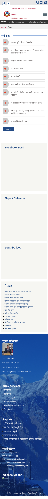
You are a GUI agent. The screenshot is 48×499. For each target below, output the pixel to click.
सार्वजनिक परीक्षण (10, 435)
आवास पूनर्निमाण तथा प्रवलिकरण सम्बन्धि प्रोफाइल (22, 439)
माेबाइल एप (8, 325)
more (8, 129)
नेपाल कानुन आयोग (10, 316)
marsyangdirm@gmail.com (18, 459)
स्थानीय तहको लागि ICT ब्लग (14, 298)
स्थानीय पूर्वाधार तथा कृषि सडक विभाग (16, 304)
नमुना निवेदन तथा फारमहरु (14, 405)
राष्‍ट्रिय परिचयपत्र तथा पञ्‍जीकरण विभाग (17, 301)
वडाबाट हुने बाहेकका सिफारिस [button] (21, 42)
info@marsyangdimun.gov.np (18, 462)
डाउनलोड (7, 390)
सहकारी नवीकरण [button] (17, 69)
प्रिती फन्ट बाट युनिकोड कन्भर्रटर (15, 322)
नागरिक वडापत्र (10, 402)
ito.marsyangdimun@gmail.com (19, 465)
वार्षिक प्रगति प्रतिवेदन (12, 423)
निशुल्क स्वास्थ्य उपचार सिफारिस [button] (22, 61)
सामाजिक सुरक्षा (9, 398)
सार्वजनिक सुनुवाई (10, 431)
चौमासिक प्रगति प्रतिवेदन (13, 427)
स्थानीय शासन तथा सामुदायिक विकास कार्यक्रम (19, 307)
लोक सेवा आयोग (9, 310)
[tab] (24, 42)
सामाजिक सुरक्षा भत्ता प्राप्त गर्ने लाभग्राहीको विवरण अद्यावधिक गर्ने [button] (27, 51)
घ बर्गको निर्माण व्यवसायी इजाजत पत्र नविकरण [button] (27, 93)
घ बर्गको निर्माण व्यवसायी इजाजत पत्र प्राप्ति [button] (26, 103)
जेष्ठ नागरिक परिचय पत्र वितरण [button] (22, 84)
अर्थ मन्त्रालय (9, 319)
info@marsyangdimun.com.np (19, 372)
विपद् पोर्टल (8, 409)
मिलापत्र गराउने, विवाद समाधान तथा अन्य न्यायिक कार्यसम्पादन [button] (27, 112)
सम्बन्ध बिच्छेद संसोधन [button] (19, 121)
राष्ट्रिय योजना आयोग (11, 313)
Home (3, 27)
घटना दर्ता (7, 394)
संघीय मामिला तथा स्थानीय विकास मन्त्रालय (18, 292)
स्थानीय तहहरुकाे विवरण (12, 295)
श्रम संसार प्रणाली (10, 328)
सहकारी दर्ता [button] (15, 76)
